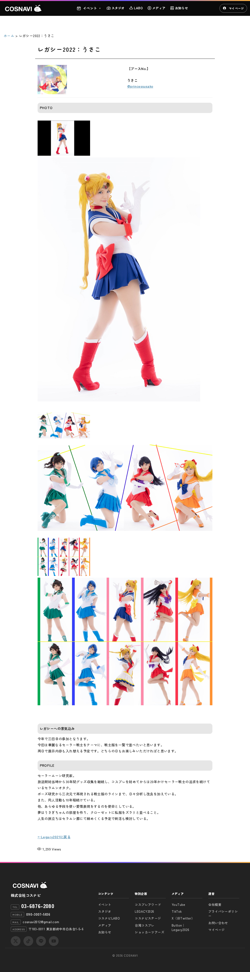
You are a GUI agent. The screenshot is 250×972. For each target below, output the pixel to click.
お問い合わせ (218, 923)
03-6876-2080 (37, 905)
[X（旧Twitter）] (16, 941)
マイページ (236, 8)
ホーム (9, 35)
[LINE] (41, 941)
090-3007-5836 (38, 914)
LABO (138, 8)
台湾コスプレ (144, 925)
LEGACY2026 (144, 911)
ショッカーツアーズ (149, 932)
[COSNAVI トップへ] (23, 8)
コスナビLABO (109, 918)
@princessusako (140, 86)
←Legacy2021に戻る (54, 836)
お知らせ (181, 8)
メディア (159, 8)
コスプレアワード (148, 904)
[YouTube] (54, 941)
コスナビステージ (148, 918)
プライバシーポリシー (223, 913)
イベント (92, 8)
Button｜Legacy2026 (180, 927)
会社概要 (214, 904)
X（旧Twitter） (183, 918)
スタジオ (118, 8)
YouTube (178, 904)
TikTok (177, 911)
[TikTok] (28, 941)
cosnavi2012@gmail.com (41, 922)
